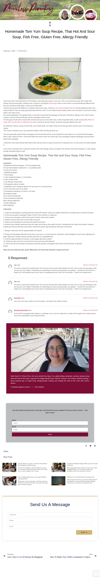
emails (32, 387)
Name (14, 420)
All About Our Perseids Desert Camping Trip (80, 477)
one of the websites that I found (66, 108)
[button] (50, 22)
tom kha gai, (53, 103)
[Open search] (50, 25)
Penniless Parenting (21, 310)
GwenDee (17, 298)
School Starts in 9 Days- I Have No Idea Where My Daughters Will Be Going (32, 464)
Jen (15, 265)
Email (14, 427)
